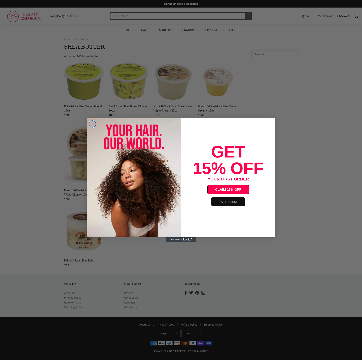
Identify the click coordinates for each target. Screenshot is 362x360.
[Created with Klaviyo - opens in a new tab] (181, 239)
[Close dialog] (92, 124)
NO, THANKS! (228, 201)
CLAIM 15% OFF (228, 189)
